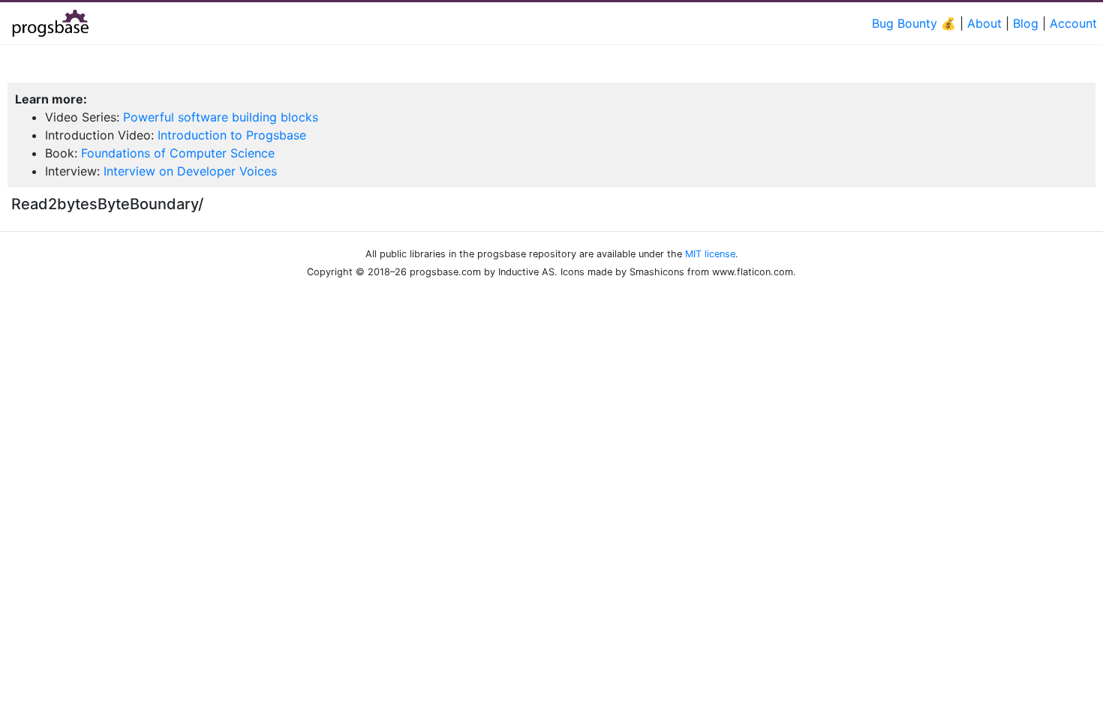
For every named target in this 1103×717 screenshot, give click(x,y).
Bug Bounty (904, 23)
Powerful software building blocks (220, 117)
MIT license (710, 254)
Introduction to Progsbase (232, 135)
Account (1073, 23)
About (984, 23)
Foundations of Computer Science (178, 153)
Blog (1025, 23)
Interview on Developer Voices (190, 171)
